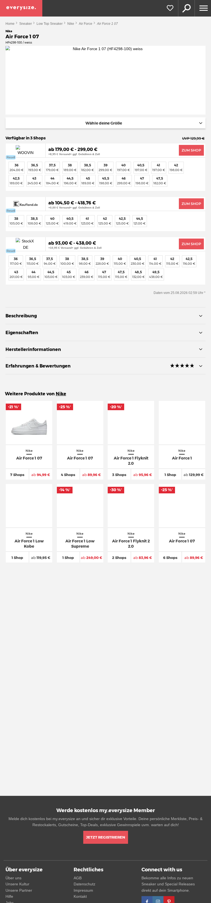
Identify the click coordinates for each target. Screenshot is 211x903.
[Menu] (203, 8)
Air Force (85, 24)
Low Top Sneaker (50, 24)
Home (10, 24)
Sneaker (25, 24)
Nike (70, 24)
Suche (186, 8)
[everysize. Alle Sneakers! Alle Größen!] (21, 8)
